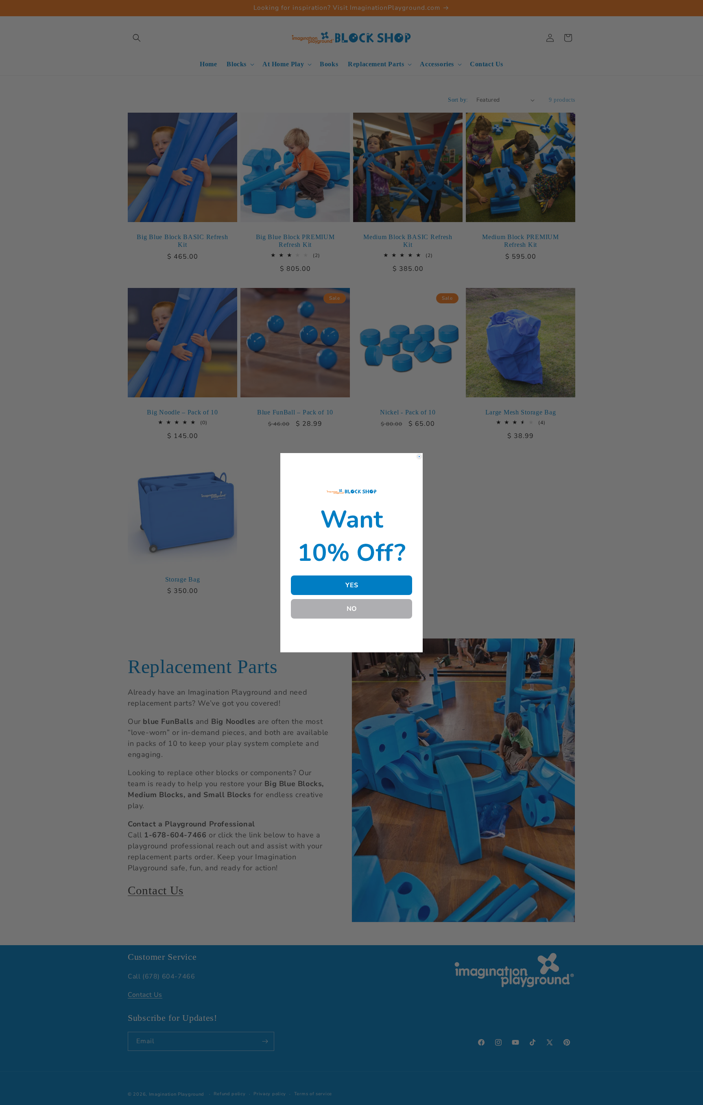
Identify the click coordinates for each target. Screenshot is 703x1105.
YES (351, 585)
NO (352, 608)
